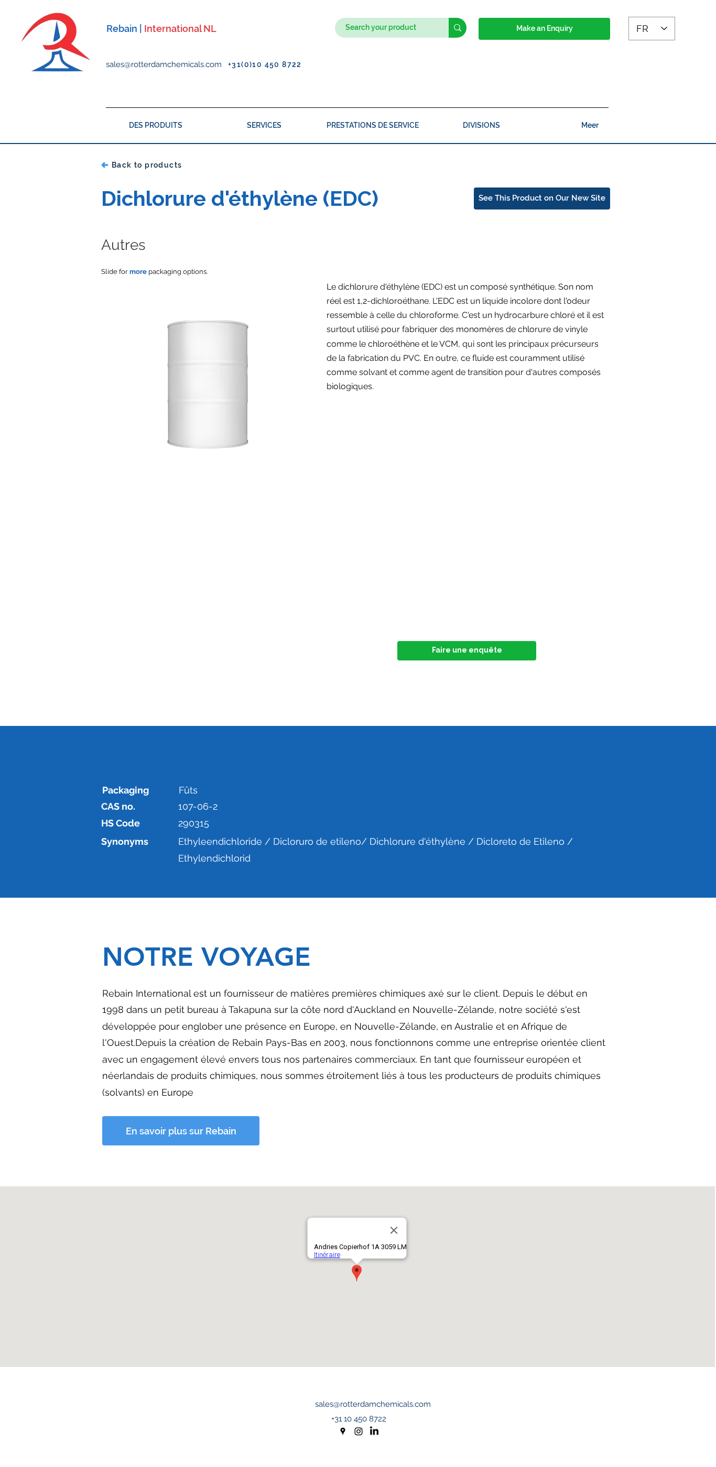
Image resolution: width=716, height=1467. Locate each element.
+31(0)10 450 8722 (265, 64)
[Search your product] (458, 28)
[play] (289, 479)
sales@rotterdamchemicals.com (167, 64)
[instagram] (358, 1431)
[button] (544, 29)
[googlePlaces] (343, 1431)
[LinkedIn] (374, 1431)
